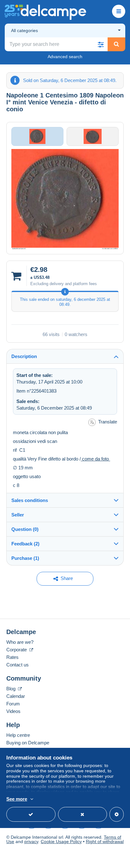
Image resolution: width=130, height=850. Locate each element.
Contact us (17, 664)
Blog (11, 688)
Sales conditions (29, 500)
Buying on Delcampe (27, 742)
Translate (107, 421)
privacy (31, 841)
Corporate (17, 649)
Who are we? (19, 642)
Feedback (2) (25, 543)
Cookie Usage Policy (61, 841)
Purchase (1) (25, 558)
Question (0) (24, 529)
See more (16, 799)
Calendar (15, 696)
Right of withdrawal (105, 841)
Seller (17, 514)
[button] (101, 44)
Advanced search (65, 56)
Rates (12, 657)
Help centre (18, 735)
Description (24, 356)
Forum (13, 703)
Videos (13, 711)
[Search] (116, 44)
